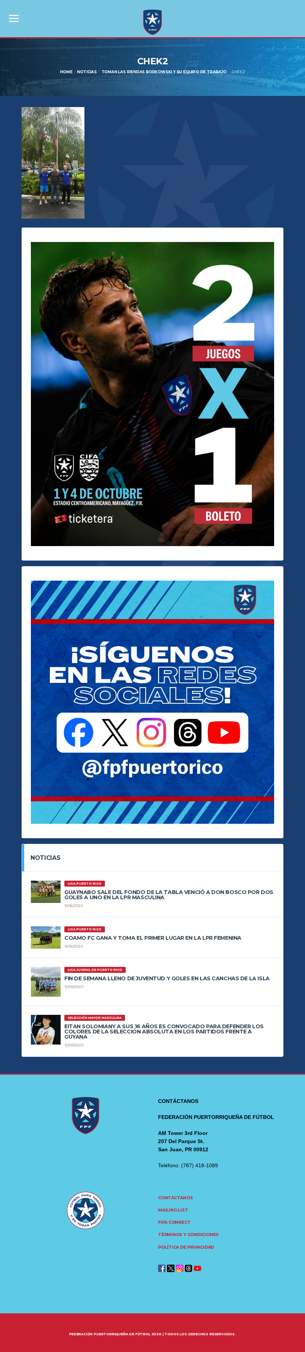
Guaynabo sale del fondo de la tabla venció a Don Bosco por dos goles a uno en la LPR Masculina (168, 895)
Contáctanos (175, 1197)
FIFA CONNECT (174, 1222)
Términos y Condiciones (188, 1234)
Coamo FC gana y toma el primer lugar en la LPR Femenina (152, 938)
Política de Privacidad (186, 1247)
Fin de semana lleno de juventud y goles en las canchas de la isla (167, 978)
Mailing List (173, 1210)
